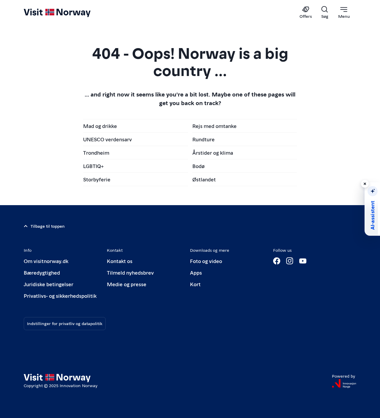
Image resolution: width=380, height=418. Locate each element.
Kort (195, 284)
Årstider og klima (212, 152)
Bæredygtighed (42, 272)
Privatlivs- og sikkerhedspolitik (60, 295)
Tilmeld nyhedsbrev (130, 272)
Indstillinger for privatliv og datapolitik (64, 323)
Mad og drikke (100, 125)
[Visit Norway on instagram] (289, 261)
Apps (196, 272)
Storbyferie (96, 179)
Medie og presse (126, 284)
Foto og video (206, 260)
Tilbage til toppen (48, 226)
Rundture (203, 139)
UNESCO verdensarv (107, 139)
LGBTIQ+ (93, 165)
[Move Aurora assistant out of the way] (365, 184)
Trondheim (96, 152)
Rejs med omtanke (214, 125)
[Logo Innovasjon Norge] (344, 383)
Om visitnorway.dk (46, 260)
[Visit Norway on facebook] (276, 261)
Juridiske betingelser (48, 284)
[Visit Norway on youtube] (302, 261)
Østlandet (204, 179)
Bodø (198, 165)
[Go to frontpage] (67, 12)
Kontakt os (119, 260)
